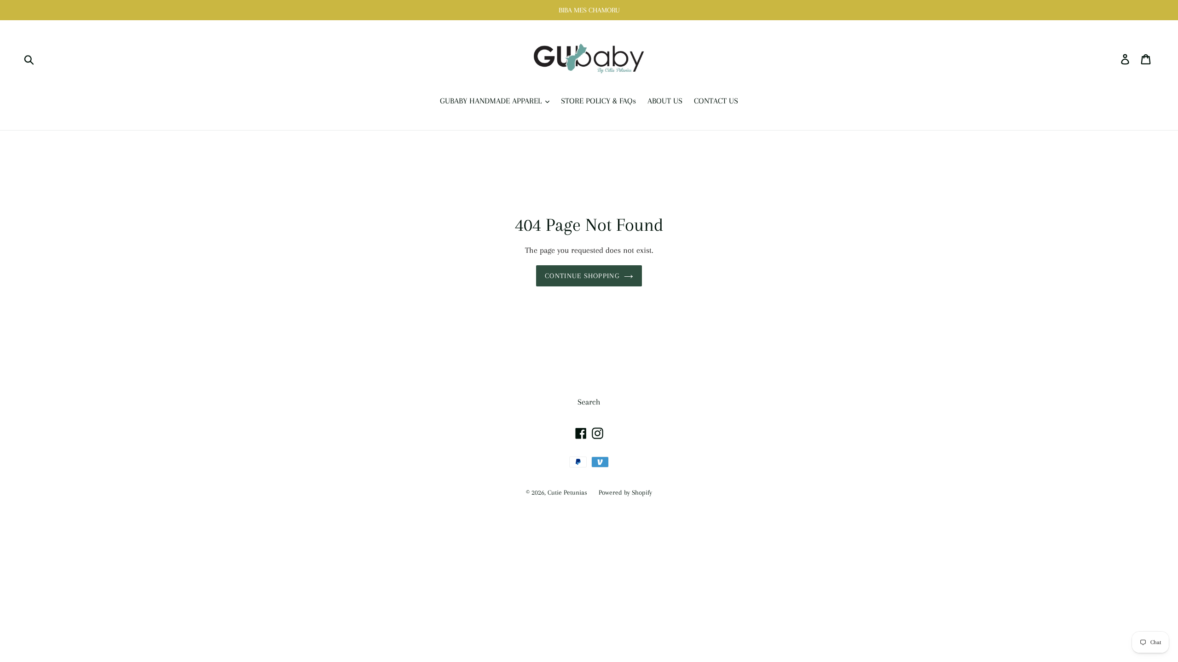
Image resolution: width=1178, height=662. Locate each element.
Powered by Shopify (625, 492)
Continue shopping (582, 276)
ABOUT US (664, 100)
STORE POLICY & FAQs (598, 100)
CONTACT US (716, 100)
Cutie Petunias (567, 492)
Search (589, 401)
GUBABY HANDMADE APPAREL (492, 100)
